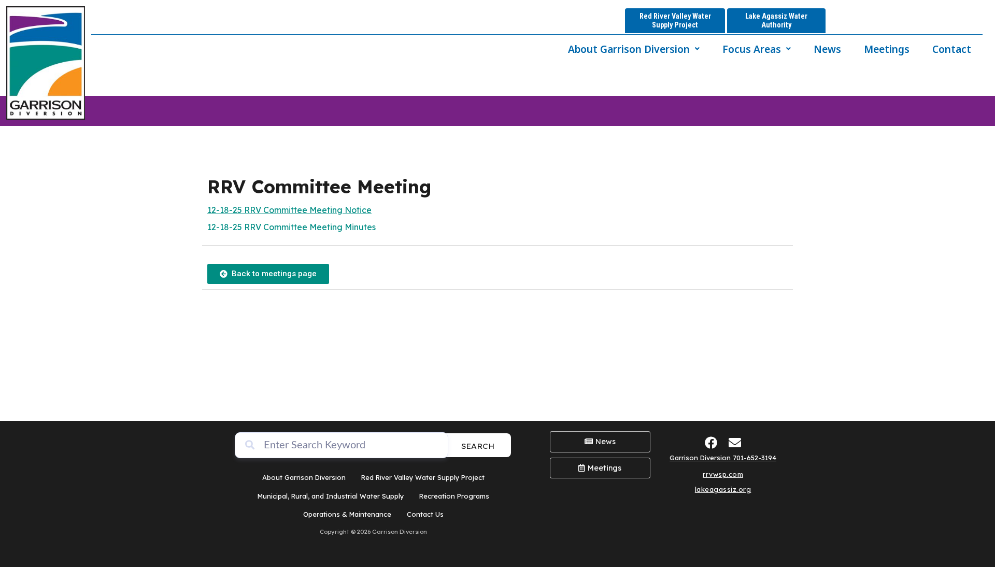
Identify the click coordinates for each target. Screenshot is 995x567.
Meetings (886, 49)
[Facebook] (711, 442)
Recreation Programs (454, 496)
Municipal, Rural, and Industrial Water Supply (331, 496)
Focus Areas (751, 49)
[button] (634, 49)
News (827, 49)
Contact (951, 49)
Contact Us (425, 514)
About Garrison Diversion (629, 49)
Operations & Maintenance (347, 514)
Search (477, 446)
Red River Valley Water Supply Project (423, 477)
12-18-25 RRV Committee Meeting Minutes (291, 227)
